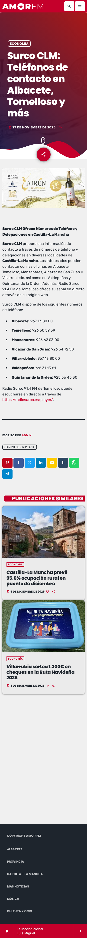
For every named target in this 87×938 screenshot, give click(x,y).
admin (27, 435)
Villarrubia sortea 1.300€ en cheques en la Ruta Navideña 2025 (40, 672)
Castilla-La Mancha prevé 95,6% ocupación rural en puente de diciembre (37, 578)
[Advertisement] (43, 764)
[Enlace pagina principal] (23, 6)
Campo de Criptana (19, 447)
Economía (19, 43)
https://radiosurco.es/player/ (27, 400)
